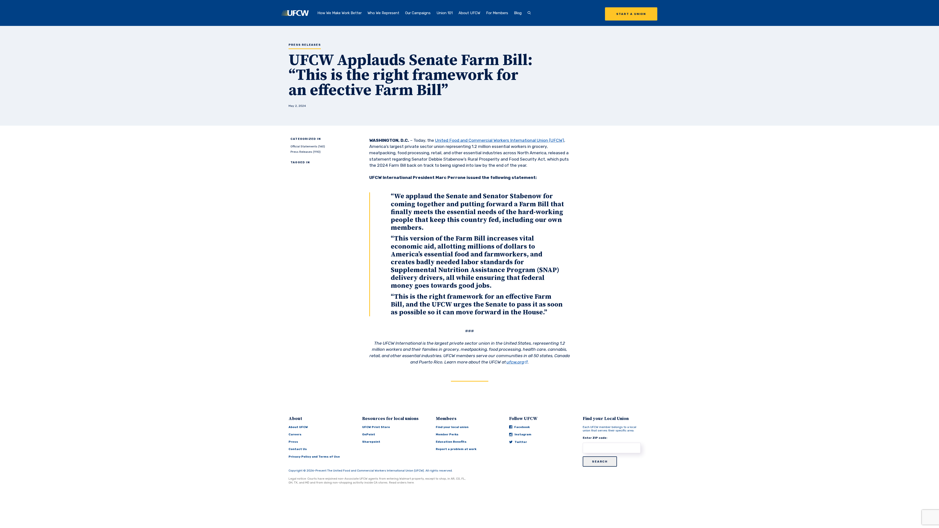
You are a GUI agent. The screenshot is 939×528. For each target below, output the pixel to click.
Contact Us (298, 449)
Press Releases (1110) (306, 152)
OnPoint (368, 434)
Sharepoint (371, 441)
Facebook (522, 427)
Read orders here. (401, 482)
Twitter (520, 442)
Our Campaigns (418, 13)
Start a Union (631, 14)
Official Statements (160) (308, 146)
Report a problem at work (456, 449)
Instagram (522, 434)
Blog (518, 13)
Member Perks (447, 434)
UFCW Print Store (376, 427)
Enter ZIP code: (595, 438)
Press (293, 441)
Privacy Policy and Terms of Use (314, 456)
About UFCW (469, 13)
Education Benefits (451, 441)
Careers (295, 434)
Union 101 (444, 13)
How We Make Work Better (339, 13)
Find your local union (452, 427)
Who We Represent (383, 13)
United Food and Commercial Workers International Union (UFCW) (499, 140)
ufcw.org (515, 362)
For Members (497, 13)
